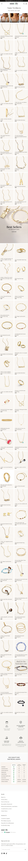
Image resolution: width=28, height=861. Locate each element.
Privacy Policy (4, 799)
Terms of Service (5, 801)
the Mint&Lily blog (5, 825)
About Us (3, 797)
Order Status (4, 811)
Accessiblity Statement (6, 804)
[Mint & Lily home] (14, 4)
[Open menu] (2, 4)
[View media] (14, 224)
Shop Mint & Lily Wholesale (7, 823)
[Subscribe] (25, 849)
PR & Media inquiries (6, 820)
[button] (26, 4)
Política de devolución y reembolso (9, 806)
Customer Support (5, 818)
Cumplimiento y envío (6, 808)
